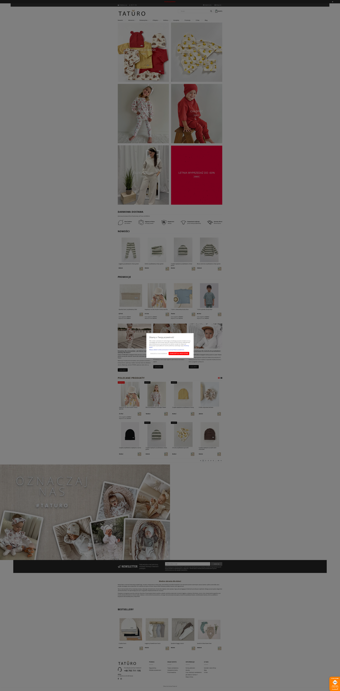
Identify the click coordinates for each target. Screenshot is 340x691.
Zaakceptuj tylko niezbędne (158, 353)
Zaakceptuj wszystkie (179, 353)
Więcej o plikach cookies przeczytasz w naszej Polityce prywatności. (166, 349)
